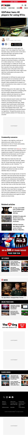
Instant (19, 8)
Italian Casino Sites (21, 405)
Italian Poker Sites (13, 404)
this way (19, 148)
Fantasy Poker (11, 8)
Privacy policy (21, 401)
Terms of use (12, 401)
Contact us (4, 404)
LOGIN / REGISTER (14, 2)
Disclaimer (4, 403)
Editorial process (5, 407)
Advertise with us (22, 403)
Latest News (3, 8)
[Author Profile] (3, 40)
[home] (5, 5)
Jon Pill (7, 39)
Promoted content (13, 403)
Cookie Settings (22, 407)
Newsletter (12, 407)
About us (4, 401)
